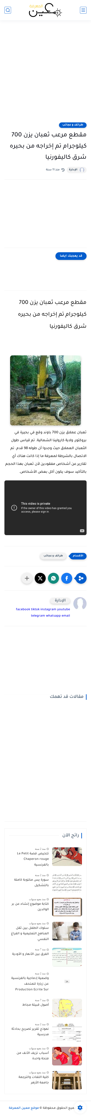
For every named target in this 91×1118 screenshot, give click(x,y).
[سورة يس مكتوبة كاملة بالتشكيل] (67, 883)
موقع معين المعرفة (24, 1108)
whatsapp (53, 616)
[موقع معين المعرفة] (45, 10)
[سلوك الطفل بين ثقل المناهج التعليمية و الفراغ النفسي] (67, 931)
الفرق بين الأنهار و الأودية (30, 954)
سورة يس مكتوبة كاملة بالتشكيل (31, 883)
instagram (48, 610)
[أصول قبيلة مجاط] (67, 1008)
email (66, 616)
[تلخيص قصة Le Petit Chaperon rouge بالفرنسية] (67, 856)
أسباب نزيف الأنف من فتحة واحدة (33, 1056)
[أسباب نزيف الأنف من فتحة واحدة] (67, 1056)
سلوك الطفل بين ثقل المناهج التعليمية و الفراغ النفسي (30, 934)
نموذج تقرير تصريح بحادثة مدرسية (30, 1032)
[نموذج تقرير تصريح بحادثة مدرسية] (67, 1032)
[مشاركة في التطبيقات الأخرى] (26, 578)
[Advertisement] (45, 74)
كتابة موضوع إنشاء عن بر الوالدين (30, 907)
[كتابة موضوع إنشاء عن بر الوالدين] (67, 907)
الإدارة (73, 169)
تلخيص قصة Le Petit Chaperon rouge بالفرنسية (33, 859)
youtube (63, 610)
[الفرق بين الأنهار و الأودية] (67, 957)
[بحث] (7, 10)
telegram (38, 616)
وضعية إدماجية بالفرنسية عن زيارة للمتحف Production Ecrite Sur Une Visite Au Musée (30, 985)
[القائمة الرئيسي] (83, 10)
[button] (66, 578)
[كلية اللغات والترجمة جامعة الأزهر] (67, 1080)
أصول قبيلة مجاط (35, 1005)
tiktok (35, 610)
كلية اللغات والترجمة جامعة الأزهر (34, 1080)
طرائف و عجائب (72, 125)
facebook (23, 610)
